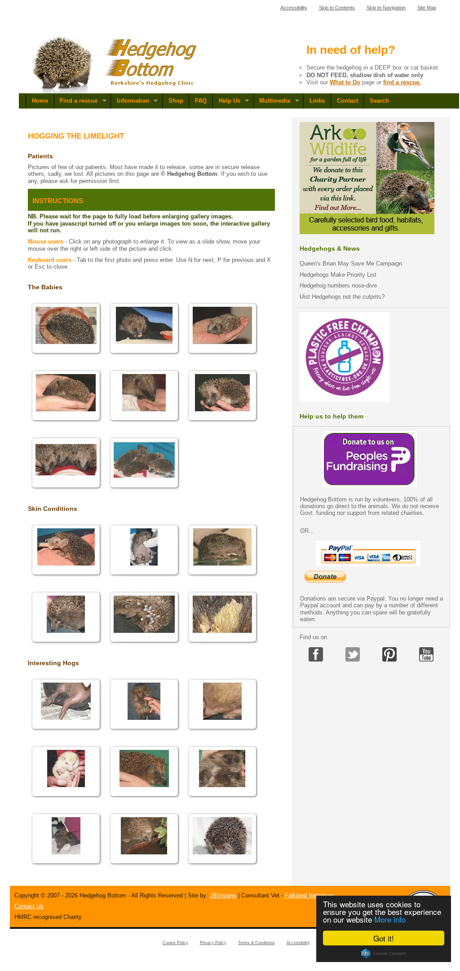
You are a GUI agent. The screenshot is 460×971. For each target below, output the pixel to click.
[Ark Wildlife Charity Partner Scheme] (367, 232)
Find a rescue (76, 101)
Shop (175, 100)
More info (390, 919)
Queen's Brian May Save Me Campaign (351, 263)
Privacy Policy (213, 943)
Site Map (426, 7)
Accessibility (293, 7)
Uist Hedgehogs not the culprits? (342, 296)
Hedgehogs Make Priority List (338, 274)
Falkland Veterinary (310, 895)
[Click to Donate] (370, 485)
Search (379, 100)
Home (40, 100)
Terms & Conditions (256, 943)
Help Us (226, 101)
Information (130, 101)
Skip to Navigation (386, 7)
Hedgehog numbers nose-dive (338, 285)
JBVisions (223, 895)
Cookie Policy (175, 943)
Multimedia (272, 101)
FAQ (201, 100)
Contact (347, 100)
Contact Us (29, 906)
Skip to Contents (337, 7)
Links (317, 100)
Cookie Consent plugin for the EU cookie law (383, 953)
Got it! (383, 938)
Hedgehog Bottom (115, 64)
